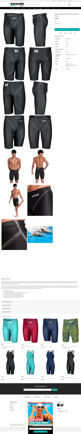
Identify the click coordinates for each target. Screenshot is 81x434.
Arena (67, 46)
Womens (24, 8)
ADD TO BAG (67, 29)
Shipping (11, 404)
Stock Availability (6, 311)
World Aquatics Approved (71, 54)
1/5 (66, 49)
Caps (54, 8)
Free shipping (26, 397)
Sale (59, 8)
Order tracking (12, 409)
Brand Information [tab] (7, 301)
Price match (47, 397)
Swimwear (68, 38)
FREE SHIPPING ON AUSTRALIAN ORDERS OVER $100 (17, 0)
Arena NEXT (68, 58)
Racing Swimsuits (69, 63)
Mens (35, 8)
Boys (30, 8)
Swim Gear (47, 8)
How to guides (28, 410)
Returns (11, 405)
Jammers (67, 43)
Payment (11, 407)
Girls (18, 8)
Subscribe (55, 389)
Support (11, 410)
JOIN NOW (40, 431)
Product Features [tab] (6, 308)
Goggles (40, 8)
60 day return (37, 397)
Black (67, 61)
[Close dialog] (51, 403)
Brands (12, 8)
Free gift (56, 397)
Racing (67, 51)
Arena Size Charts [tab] (6, 305)
